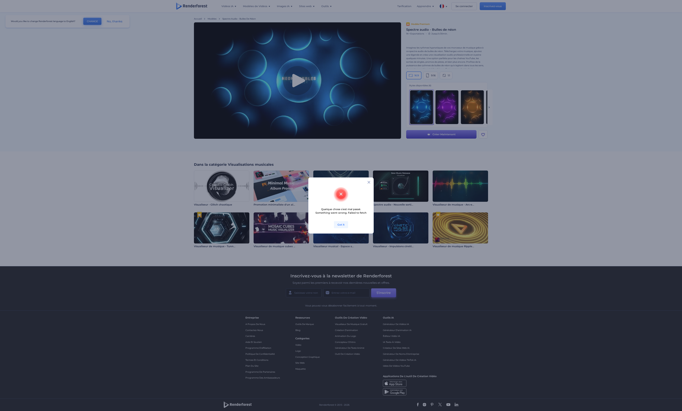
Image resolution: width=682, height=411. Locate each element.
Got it (341, 224)
